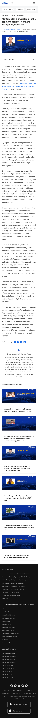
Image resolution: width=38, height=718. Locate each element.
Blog (11, 3)
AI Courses (5, 609)
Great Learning (6, 15)
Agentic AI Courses (7, 612)
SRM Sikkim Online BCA (9, 662)
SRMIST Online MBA (8, 665)
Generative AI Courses (8, 615)
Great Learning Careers (29, 693)
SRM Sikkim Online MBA (9, 653)
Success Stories (21, 15)
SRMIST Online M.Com (8, 678)
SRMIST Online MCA (8, 668)
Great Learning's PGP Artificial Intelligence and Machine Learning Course (19, 86)
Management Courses (8, 630)
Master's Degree (6, 624)
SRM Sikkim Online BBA (8, 659)
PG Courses (5, 639)
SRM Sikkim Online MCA (9, 656)
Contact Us (28, 690)
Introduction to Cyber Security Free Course (14, 589)
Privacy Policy (6, 693)
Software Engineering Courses (10, 633)
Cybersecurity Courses (8, 627)
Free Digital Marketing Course (10, 592)
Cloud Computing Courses (9, 636)
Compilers (20, 9)
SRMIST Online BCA (7, 675)
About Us (6, 690)
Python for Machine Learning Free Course (14, 580)
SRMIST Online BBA (7, 671)
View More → (6, 598)
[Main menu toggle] (34, 3)
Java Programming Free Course (11, 595)
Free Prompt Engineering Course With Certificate (16, 577)
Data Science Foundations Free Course (13, 583)
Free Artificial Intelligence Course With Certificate (16, 574)
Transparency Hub (17, 690)
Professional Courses (8, 643)
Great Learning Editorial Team (12, 29)
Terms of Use (16, 693)
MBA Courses (6, 621)
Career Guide (31, 9)
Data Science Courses (8, 618)
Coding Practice (8, 9)
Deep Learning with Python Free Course (13, 586)
